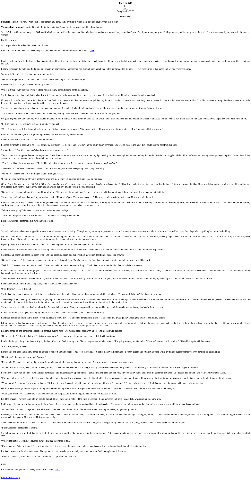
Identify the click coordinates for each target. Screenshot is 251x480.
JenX (92, 50)
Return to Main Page (10, 477)
